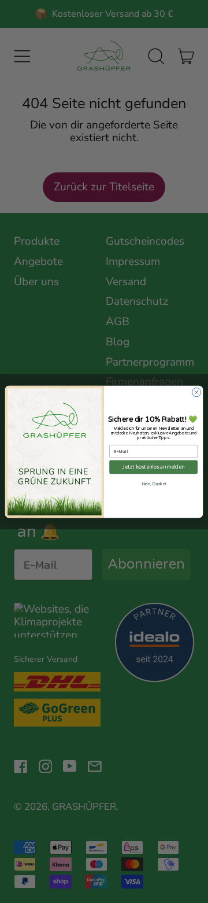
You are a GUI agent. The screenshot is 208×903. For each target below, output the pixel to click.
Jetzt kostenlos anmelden (153, 467)
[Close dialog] (196, 392)
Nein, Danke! (154, 483)
